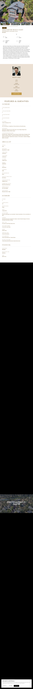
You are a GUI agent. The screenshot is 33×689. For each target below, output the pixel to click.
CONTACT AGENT (16, 93)
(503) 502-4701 (16, 84)
